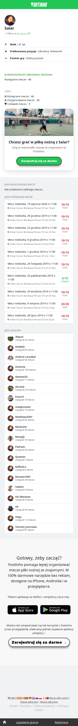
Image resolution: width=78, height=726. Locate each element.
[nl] (33, 698)
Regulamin (25, 705)
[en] (9, 698)
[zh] (47, 698)
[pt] (26, 698)
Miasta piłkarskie (29, 701)
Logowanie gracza (27, 722)
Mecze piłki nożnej (58, 698)
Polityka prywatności (44, 705)
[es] (19, 698)
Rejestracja (61, 722)
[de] (29, 698)
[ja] (43, 698)
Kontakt (13, 705)
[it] (23, 698)
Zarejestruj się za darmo (39, 161)
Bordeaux (22, 33)
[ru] (36, 698)
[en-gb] (12, 698)
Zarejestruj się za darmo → (39, 642)
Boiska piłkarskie (49, 701)
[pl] (40, 698)
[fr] (16, 698)
